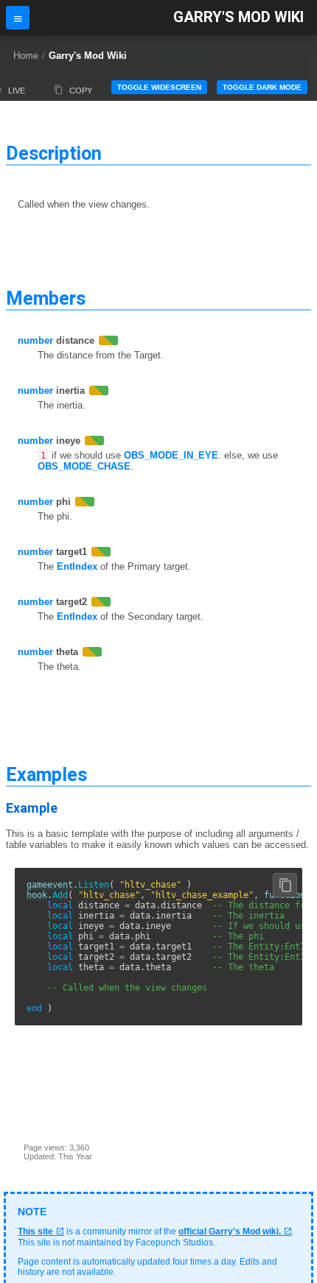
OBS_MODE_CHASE (84, 466)
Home (25, 55)
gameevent (50, 885)
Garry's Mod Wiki (238, 17)
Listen (93, 885)
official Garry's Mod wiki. (229, 1231)
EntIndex (77, 566)
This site (35, 1231)
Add (60, 895)
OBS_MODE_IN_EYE (171, 455)
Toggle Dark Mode (262, 87)
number (35, 340)
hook (37, 895)
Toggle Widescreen (159, 87)
